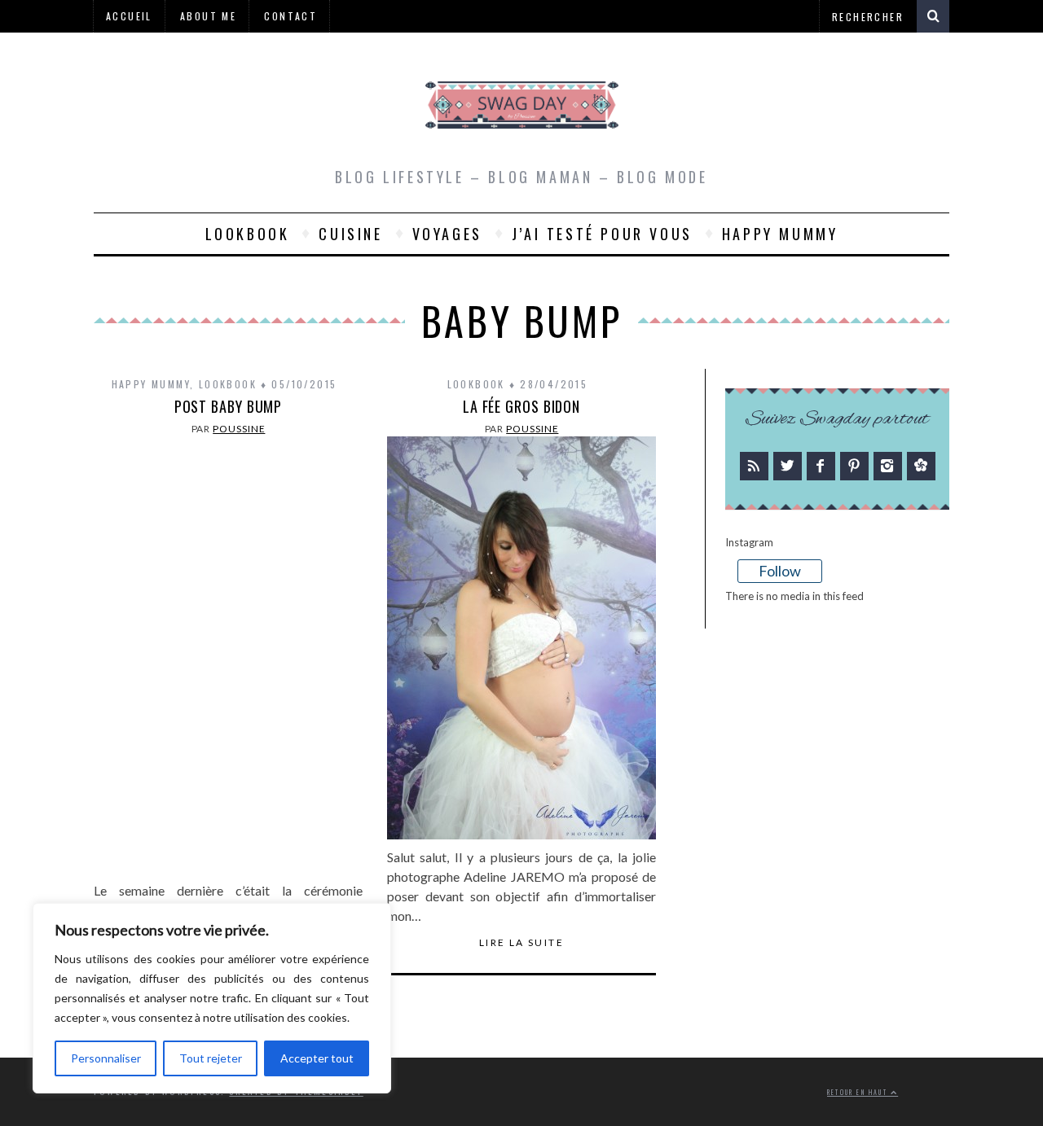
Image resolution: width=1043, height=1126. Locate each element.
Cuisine (350, 233)
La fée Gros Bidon (521, 406)
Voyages (447, 233)
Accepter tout (317, 1058)
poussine (239, 429)
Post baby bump (228, 406)
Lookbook (247, 233)
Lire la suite (521, 943)
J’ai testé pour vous (602, 233)
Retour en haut (859, 1092)
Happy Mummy (780, 233)
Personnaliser (106, 1058)
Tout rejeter (210, 1058)
